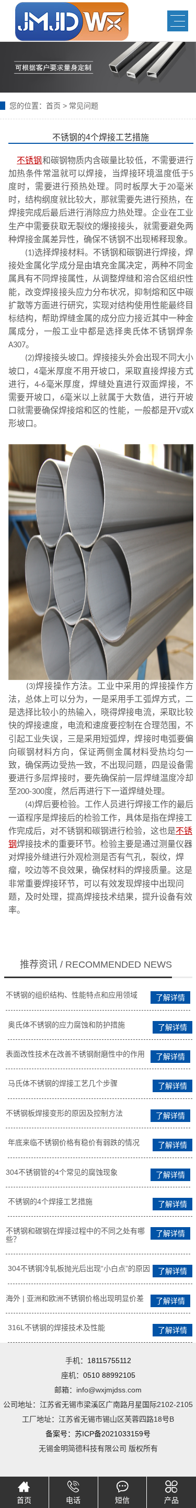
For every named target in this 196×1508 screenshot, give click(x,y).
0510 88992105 (109, 1375)
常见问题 (83, 105)
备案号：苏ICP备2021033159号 (98, 1434)
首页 (53, 105)
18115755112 (109, 1360)
